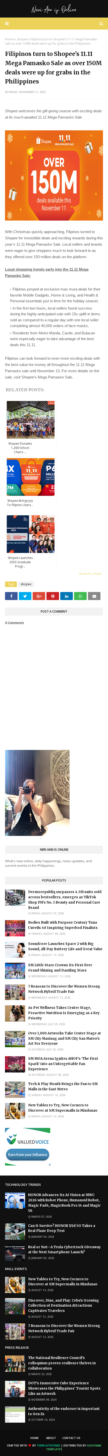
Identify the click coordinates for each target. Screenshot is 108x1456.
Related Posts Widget (90, 573)
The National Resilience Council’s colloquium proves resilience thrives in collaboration (62, 1363)
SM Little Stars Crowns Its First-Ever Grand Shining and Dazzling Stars (60, 968)
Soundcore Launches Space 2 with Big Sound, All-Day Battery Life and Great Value (65, 946)
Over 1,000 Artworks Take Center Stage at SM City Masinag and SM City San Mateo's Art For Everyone (64, 1038)
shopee (22, 39)
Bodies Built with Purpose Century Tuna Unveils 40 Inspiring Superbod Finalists (63, 925)
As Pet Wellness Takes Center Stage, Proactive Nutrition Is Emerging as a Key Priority (64, 1013)
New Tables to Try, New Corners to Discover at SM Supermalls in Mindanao (62, 1108)
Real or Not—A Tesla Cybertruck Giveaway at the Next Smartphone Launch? (64, 1249)
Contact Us (71, 1438)
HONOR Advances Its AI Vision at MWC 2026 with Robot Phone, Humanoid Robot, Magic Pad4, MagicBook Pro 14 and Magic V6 (64, 1203)
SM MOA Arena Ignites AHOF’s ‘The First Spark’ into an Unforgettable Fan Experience (63, 1063)
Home (9, 39)
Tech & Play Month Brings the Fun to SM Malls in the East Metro (63, 1086)
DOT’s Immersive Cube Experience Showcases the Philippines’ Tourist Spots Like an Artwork (64, 1388)
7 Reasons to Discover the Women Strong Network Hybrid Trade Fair (64, 989)
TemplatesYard (48, 1445)
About (51, 1438)
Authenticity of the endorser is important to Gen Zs (64, 1411)
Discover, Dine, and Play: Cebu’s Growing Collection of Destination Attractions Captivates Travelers (63, 1305)
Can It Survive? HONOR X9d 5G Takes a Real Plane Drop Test (61, 1228)
